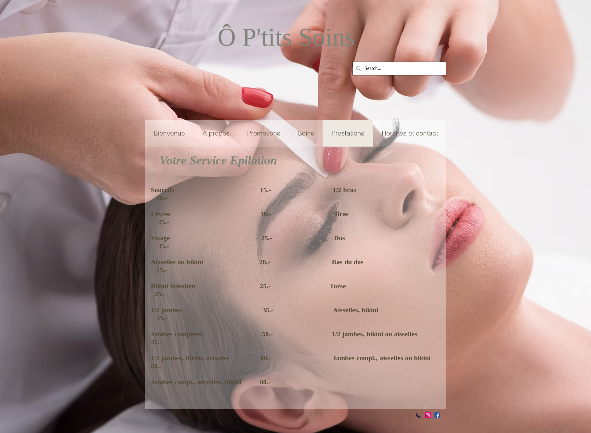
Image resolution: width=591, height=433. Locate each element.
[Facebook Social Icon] (437, 415)
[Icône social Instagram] (428, 415)
